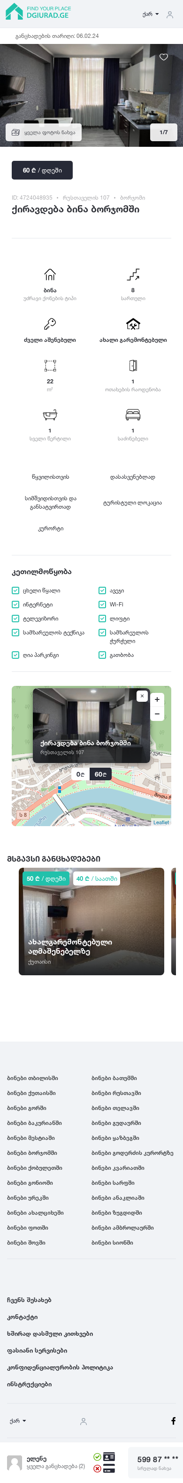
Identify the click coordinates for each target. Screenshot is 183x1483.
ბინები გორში (26, 1107)
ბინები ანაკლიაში (118, 1197)
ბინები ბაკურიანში (34, 1122)
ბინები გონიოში (30, 1182)
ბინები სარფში (113, 1182)
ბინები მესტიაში (31, 1137)
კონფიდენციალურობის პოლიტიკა (60, 1367)
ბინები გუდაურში (116, 1122)
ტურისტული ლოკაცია (132, 502)
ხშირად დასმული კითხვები (50, 1333)
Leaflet (161, 822)
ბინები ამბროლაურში (123, 1227)
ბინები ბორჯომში (32, 1152)
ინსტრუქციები (29, 1384)
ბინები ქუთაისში (31, 1092)
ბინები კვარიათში (118, 1167)
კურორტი (50, 528)
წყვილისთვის (50, 476)
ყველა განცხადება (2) (56, 1465)
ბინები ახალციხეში (35, 1212)
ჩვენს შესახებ (29, 1299)
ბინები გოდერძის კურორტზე (133, 1152)
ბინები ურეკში (28, 1197)
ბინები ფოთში (27, 1227)
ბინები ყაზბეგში (115, 1137)
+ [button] (157, 700)
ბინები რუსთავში (116, 1092)
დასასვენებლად (132, 476)
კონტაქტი (22, 1316)
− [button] (157, 714)
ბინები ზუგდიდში (117, 1212)
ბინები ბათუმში (114, 1077)
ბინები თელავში (115, 1107)
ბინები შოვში (26, 1242)
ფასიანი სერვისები (37, 1350)
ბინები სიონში (112, 1242)
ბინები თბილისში (32, 1077)
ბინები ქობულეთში (34, 1167)
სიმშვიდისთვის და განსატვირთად (50, 502)
